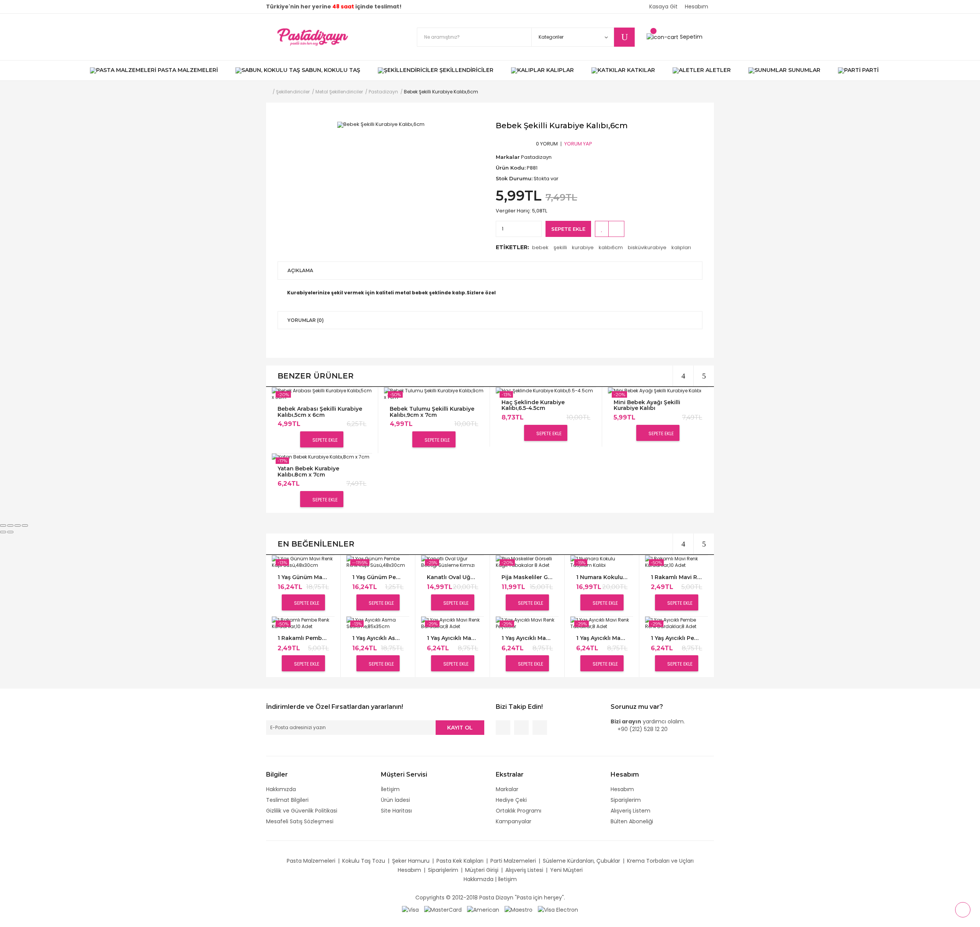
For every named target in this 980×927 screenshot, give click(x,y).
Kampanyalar (513, 821)
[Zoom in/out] (25, 525)
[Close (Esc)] (3, 525)
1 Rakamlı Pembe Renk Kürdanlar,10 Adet (303, 638)
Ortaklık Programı (518, 810)
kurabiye (583, 247)
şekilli (560, 247)
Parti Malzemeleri (513, 861)
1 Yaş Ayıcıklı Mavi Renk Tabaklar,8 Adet (601, 638)
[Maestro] (518, 909)
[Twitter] (521, 727)
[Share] (10, 525)
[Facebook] (503, 727)
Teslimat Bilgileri (287, 800)
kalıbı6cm (611, 247)
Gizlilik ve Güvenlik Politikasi (301, 810)
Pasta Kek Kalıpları (459, 861)
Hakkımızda (281, 789)
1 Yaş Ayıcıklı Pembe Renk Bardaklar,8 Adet (676, 638)
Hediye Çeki (511, 800)
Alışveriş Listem (630, 810)
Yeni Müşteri (566, 870)
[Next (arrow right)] (10, 532)
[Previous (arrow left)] (3, 532)
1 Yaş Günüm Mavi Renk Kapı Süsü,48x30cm (303, 577)
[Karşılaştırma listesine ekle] (616, 229)
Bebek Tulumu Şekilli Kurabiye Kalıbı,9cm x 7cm (432, 411)
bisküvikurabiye (647, 247)
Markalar (507, 789)
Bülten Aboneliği (632, 821)
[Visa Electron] (558, 909)
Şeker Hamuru (411, 861)
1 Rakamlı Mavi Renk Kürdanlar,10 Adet (676, 577)
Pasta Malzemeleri (311, 861)
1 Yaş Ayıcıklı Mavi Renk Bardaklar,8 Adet (452, 638)
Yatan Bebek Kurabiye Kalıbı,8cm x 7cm (308, 471)
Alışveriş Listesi (524, 870)
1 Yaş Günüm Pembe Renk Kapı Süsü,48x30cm (377, 577)
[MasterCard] (443, 909)
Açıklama (300, 270)
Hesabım (622, 789)
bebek (540, 247)
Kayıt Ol (460, 727)
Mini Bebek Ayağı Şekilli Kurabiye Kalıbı (647, 405)
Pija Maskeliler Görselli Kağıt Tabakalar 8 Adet (527, 577)
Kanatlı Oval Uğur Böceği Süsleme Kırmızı (452, 577)
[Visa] (410, 909)
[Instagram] (539, 727)
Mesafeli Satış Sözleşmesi (299, 821)
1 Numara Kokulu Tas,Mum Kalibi (601, 577)
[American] (483, 909)
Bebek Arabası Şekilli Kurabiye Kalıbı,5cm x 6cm (320, 411)
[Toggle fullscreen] (18, 525)
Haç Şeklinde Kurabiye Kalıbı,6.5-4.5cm (533, 405)
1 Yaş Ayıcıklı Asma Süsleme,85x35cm (377, 638)
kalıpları (681, 247)
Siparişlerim (626, 800)
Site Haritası (396, 810)
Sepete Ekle (568, 229)
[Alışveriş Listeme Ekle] (602, 229)
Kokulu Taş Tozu (363, 861)
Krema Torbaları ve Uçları (660, 861)
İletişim (390, 789)
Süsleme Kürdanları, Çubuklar (581, 861)
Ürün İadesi (395, 800)
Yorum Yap (578, 143)
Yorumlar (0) (305, 320)
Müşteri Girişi (481, 870)
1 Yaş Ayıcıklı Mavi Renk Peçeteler (527, 638)
